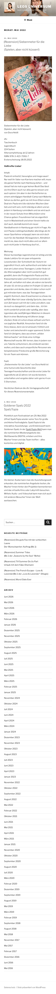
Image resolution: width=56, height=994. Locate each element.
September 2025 (12, 647)
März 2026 (9, 613)
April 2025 (9, 675)
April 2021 (9, 833)
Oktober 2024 (11, 703)
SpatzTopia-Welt (34, 429)
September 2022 (12, 793)
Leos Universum (34, 7)
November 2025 (12, 636)
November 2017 (11, 940)
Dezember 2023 (12, 737)
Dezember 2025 (12, 630)
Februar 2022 (10, 810)
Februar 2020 (10, 884)
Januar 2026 (10, 625)
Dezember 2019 (11, 889)
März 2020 (9, 878)
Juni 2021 (8, 822)
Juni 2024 (8, 715)
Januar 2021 (9, 844)
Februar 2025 (10, 687)
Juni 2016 (8, 962)
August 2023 (10, 754)
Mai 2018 (8, 934)
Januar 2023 (10, 777)
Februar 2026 (10, 619)
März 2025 (9, 681)
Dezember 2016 (11, 957)
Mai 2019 (8, 906)
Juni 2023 (8, 765)
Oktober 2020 (11, 855)
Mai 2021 (8, 827)
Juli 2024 (8, 709)
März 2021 (9, 838)
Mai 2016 (8, 968)
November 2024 (12, 698)
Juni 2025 (8, 664)
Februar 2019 (10, 917)
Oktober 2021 (10, 816)
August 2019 (10, 900)
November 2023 (12, 743)
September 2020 (12, 861)
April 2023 (9, 771)
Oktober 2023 (11, 748)
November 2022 (12, 782)
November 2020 (12, 850)
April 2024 (9, 720)
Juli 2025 (8, 658)
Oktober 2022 (10, 788)
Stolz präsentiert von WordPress (31, 987)
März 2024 (9, 726)
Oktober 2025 (11, 642)
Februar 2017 (10, 951)
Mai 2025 (8, 670)
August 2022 (10, 799)
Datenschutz (9, 987)
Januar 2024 (10, 732)
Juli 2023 (8, 760)
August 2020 (10, 867)
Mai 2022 (8, 805)
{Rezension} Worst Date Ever (17, 579)
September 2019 (12, 895)
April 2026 (9, 608)
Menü (29, 20)
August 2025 (10, 653)
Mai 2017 (8, 945)
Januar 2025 (10, 692)
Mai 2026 (8, 602)
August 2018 (10, 929)
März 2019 (9, 912)
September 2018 (12, 923)
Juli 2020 (8, 872)
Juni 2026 (8, 596)
